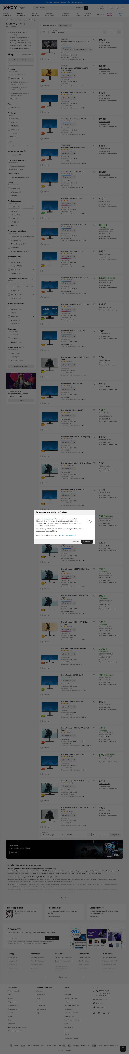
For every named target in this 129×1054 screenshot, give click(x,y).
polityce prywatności (67, 535)
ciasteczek (47, 519)
